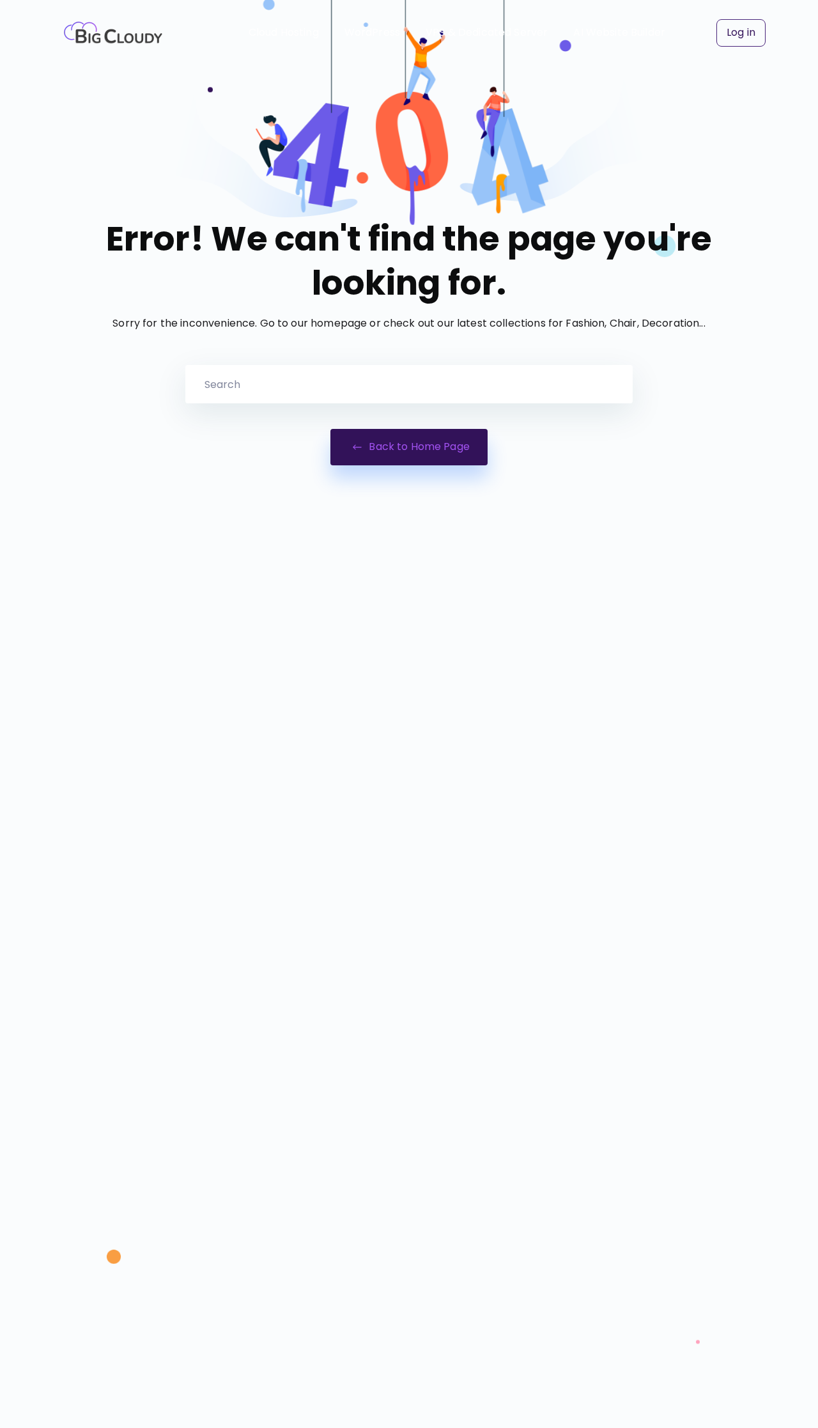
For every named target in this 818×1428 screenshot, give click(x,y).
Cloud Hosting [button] (284, 32)
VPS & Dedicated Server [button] (487, 32)
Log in (741, 32)
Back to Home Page (418, 446)
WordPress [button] (372, 32)
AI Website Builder (619, 32)
